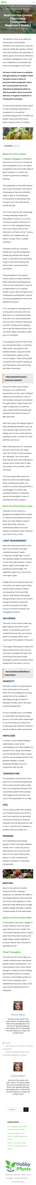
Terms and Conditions (12, 1175)
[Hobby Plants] (4, 2)
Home (7, 6)
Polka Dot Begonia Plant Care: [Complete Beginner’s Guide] (17, 1136)
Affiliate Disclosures (21, 1178)
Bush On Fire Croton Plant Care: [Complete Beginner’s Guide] (17, 1146)
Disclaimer (9, 1178)
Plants (13, 6)
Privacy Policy (26, 1175)
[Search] (26, 1109)
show (16, 146)
